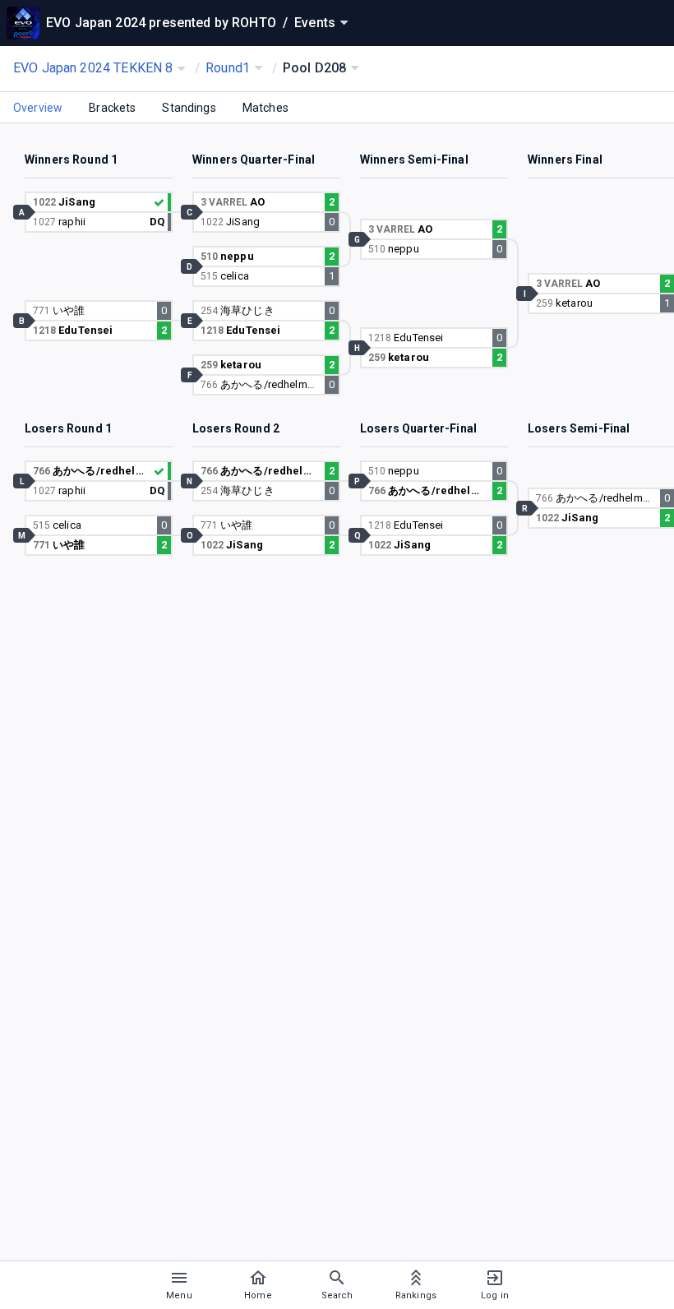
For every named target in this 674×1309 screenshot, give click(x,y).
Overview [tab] (37, 107)
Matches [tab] (265, 107)
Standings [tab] (188, 107)
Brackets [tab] (112, 107)
